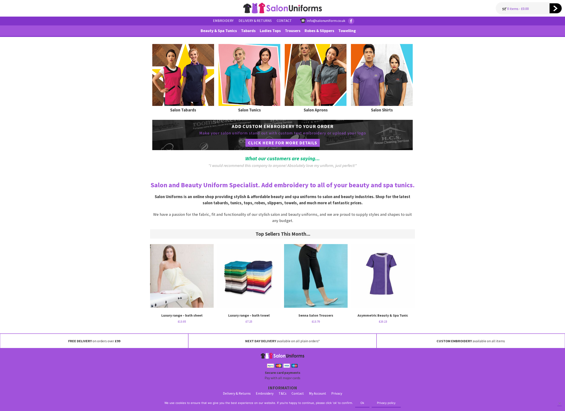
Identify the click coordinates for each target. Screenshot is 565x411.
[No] (559, 403)
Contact (298, 393)
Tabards (248, 30)
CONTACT (284, 20)
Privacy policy (386, 403)
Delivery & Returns (237, 393)
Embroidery (264, 393)
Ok (362, 403)
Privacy (336, 393)
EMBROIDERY (223, 20)
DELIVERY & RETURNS (255, 20)
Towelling (347, 30)
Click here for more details (282, 142)
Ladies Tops (270, 30)
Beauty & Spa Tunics (219, 30)
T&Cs (282, 393)
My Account (317, 393)
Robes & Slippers (319, 30)
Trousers (292, 30)
